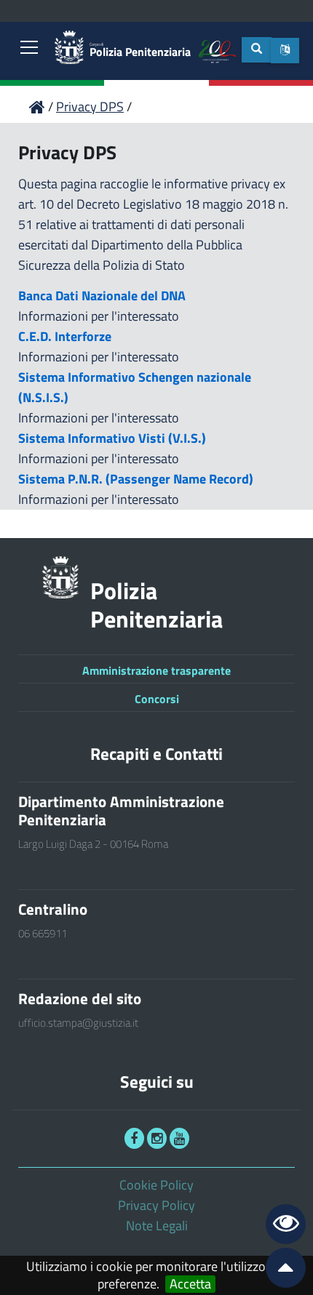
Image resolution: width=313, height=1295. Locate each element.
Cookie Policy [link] (156, 1185)
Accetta (190, 1284)
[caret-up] (279, 1270)
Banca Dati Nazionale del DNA (102, 295)
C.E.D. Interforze (64, 336)
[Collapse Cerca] (257, 50)
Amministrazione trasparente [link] (156, 670)
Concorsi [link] (157, 698)
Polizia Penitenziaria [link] (140, 50)
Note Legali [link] (157, 1225)
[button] (285, 50)
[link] (29, 49)
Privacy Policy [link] (156, 1205)
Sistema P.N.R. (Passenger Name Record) (135, 479)
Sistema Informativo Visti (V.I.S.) (112, 438)
